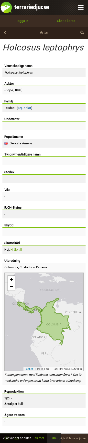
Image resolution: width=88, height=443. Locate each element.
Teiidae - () (18, 108)
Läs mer (38, 438)
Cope (9, 90)
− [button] (11, 287)
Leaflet (29, 369)
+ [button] (11, 279)
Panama (41, 267)
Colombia (11, 267)
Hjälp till (16, 249)
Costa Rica (27, 267)
